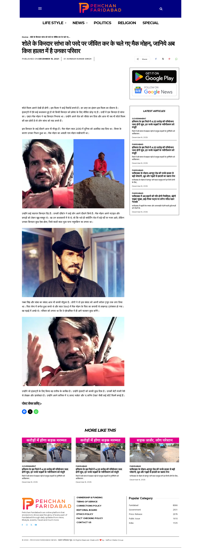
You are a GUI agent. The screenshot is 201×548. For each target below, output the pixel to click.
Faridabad (137, 144)
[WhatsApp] (176, 59)
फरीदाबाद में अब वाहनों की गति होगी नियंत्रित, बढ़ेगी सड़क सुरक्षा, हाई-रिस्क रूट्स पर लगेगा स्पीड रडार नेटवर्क (154, 199)
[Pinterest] (169, 59)
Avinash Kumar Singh (79, 59)
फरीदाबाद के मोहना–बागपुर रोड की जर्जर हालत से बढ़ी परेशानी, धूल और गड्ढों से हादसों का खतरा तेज (153, 175)
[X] (163, 59)
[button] (161, 8)
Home (25, 37)
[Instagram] (26, 525)
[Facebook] (156, 59)
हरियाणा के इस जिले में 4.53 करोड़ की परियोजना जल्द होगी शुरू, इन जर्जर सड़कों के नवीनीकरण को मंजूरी (153, 124)
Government (139, 119)
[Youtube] (35, 525)
